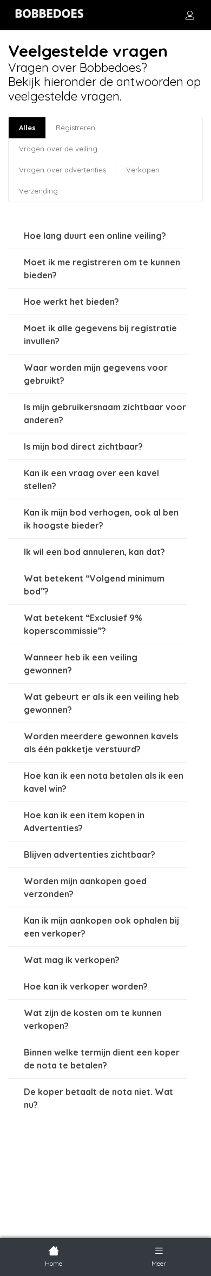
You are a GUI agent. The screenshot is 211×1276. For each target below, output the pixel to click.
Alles (27, 127)
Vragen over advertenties (62, 169)
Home (53, 1263)
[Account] (190, 15)
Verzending (38, 190)
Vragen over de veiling (58, 148)
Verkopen (143, 169)
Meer (158, 1263)
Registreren (75, 127)
